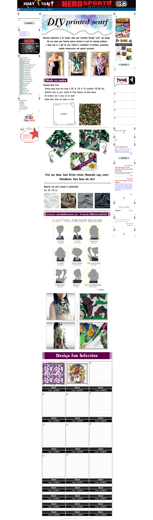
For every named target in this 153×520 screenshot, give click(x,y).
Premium (27, 61)
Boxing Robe (26, 72)
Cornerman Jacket (27, 81)
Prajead (25, 88)
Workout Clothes (27, 94)
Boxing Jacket (26, 70)
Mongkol (25, 85)
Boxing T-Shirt (27, 76)
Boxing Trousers (27, 77)
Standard (27, 63)
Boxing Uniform (27, 79)
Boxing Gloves (27, 68)
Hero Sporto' (24, 58)
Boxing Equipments (28, 67)
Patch (24, 86)
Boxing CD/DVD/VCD (29, 65)
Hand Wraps (26, 83)
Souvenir (25, 92)
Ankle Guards (26, 60)
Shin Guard (26, 90)
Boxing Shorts (27, 74)
